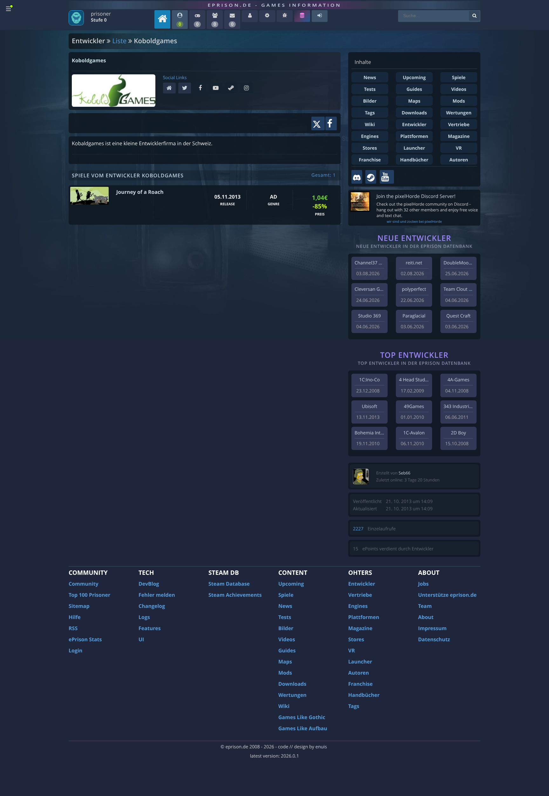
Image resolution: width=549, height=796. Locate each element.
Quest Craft (458, 316)
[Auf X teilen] (318, 123)
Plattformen (414, 136)
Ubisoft (369, 407)
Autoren (459, 160)
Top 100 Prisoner (89, 594)
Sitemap (79, 605)
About (426, 617)
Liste (119, 41)
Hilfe (75, 617)
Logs (144, 617)
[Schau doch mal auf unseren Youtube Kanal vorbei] (386, 177)
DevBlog (149, 583)
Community (83, 583)
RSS (73, 628)
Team (425, 605)
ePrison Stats (85, 639)
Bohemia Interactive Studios (384, 433)
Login (75, 650)
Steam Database (229, 583)
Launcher (414, 148)
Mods (459, 101)
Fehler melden (157, 594)
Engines (369, 136)
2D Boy (458, 433)
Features (150, 628)
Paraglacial (414, 316)
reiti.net (414, 263)
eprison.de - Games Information (274, 5)
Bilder (370, 101)
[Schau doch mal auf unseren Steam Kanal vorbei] (371, 177)
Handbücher (414, 160)
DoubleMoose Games (466, 263)
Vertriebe (458, 125)
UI (141, 639)
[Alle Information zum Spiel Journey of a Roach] (89, 196)
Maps (414, 101)
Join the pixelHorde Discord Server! (416, 196)
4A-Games (459, 380)
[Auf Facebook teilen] (331, 123)
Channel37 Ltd (370, 263)
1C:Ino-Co (369, 380)
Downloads (414, 113)
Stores (370, 148)
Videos (458, 89)
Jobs (423, 583)
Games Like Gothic (301, 717)
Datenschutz (434, 639)
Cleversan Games (373, 289)
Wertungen (458, 113)
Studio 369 (369, 316)
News (369, 78)
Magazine (459, 136)
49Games (414, 407)
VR (459, 148)
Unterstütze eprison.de (447, 594)
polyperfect (414, 289)
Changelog (152, 605)
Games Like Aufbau (302, 728)
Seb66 (404, 473)
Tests (370, 89)
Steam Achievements (235, 594)
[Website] (171, 88)
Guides (414, 89)
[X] (186, 88)
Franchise (370, 160)
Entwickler (414, 125)
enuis (321, 747)
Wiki (370, 125)
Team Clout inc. (460, 289)
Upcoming (414, 78)
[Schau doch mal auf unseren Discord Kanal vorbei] (357, 177)
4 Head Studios (415, 380)
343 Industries (459, 407)
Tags (370, 113)
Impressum (432, 628)
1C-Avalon (413, 433)
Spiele (459, 78)
